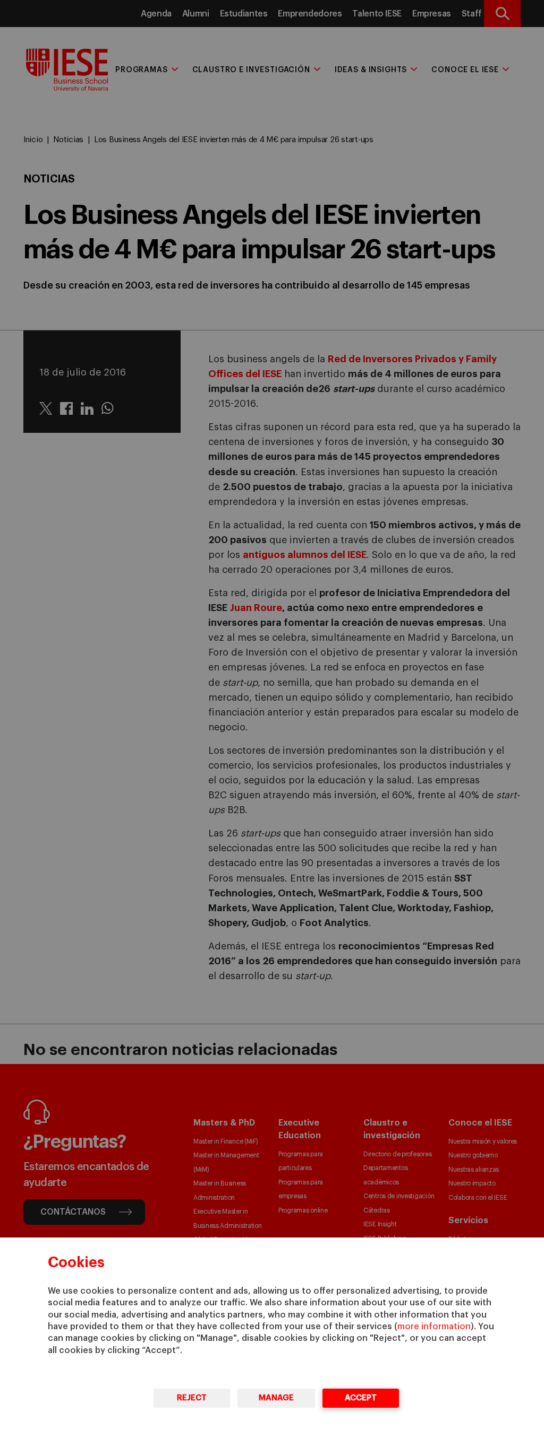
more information (434, 1326)
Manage (276, 1398)
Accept (361, 1398)
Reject (192, 1398)
